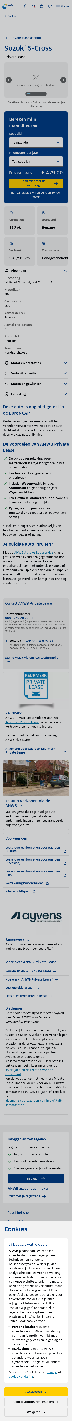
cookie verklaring (21, 1376)
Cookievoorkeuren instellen (33, 1402)
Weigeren (33, 1412)
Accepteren (33, 1392)
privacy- (51, 1372)
